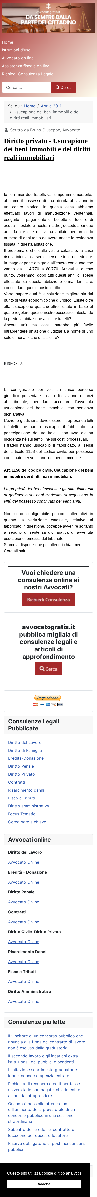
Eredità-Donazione (26, 758)
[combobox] (27, 87)
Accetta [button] (44, 1184)
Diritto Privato (21, 774)
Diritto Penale (21, 766)
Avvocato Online (23, 862)
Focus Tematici (22, 813)
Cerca (66, 87)
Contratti (16, 782)
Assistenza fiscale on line (25, 65)
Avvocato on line (18, 57)
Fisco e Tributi (21, 798)
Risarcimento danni (26, 790)
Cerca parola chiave (27, 821)
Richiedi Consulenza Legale (27, 73)
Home (7, 42)
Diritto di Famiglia (25, 750)
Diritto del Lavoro (25, 742)
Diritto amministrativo (28, 805)
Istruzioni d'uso (16, 49)
